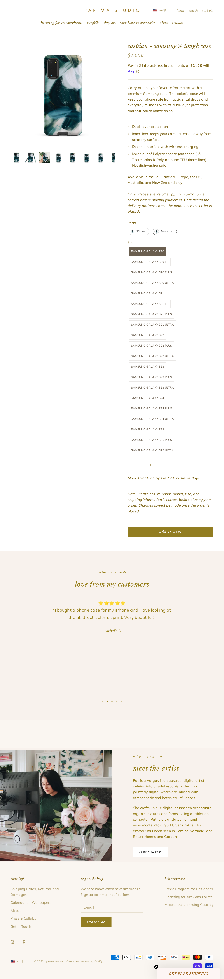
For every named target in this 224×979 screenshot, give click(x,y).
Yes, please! (112, 503)
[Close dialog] (142, 455)
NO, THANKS (112, 516)
